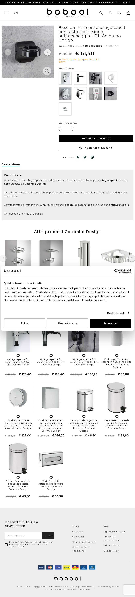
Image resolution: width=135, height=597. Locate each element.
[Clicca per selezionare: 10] (65, 109)
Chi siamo (78, 531)
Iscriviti (48, 535)
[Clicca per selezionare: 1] (65, 78)
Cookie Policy (111, 551)
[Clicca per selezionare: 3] (95, 78)
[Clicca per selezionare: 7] (95, 93)
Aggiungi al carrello (96, 138)
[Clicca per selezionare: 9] (110, 93)
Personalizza (65, 323)
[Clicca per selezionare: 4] (110, 78)
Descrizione (11, 164)
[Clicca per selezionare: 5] (65, 93)
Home (75, 526)
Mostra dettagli (116, 312)
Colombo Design (92, 46)
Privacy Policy (24, 542)
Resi (106, 526)
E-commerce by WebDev (107, 587)
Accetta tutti (110, 323)
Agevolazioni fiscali (115, 531)
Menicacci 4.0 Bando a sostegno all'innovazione (67, 589)
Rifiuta (24, 323)
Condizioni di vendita (84, 542)
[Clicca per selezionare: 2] (80, 78)
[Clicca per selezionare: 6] (80, 93)
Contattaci (78, 536)
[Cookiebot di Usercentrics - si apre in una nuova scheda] (116, 271)
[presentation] (47, 52)
